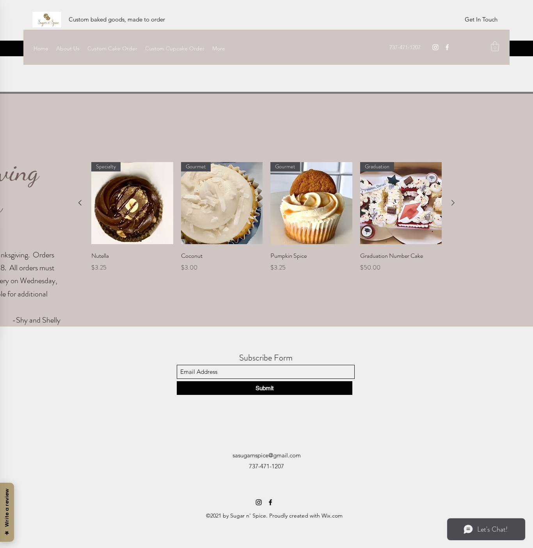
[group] (266, 228)
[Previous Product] (80, 202)
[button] (495, 46)
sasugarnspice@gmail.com (267, 455)
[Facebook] (447, 47)
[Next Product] (453, 202)
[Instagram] (435, 47)
